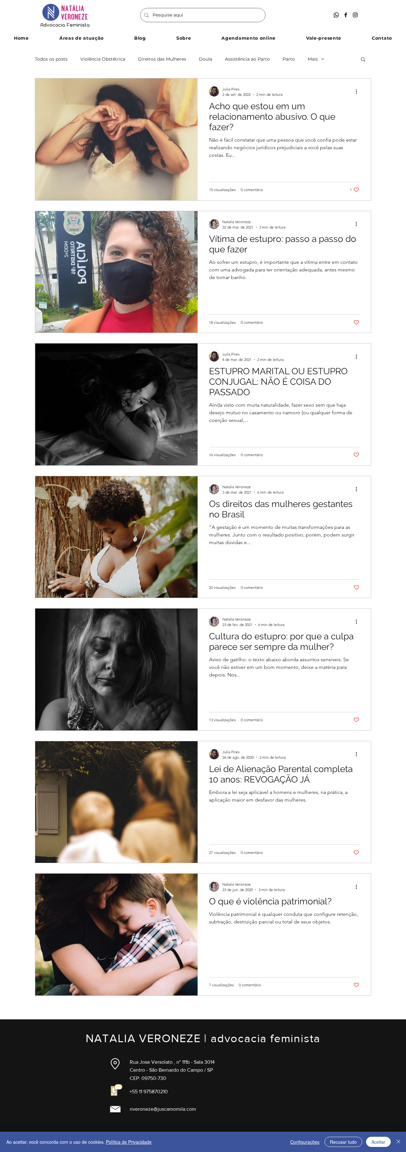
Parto (289, 59)
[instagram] (355, 15)
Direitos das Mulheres (162, 59)
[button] (81, 38)
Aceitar (378, 1142)
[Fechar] (398, 1142)
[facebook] (346, 15)
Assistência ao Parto (247, 59)
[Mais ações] (358, 91)
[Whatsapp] (336, 15)
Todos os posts (51, 59)
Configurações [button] (304, 1142)
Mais (313, 59)
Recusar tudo (343, 1142)
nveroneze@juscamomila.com (163, 1109)
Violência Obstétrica (102, 59)
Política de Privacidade (129, 1142)
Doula (205, 59)
